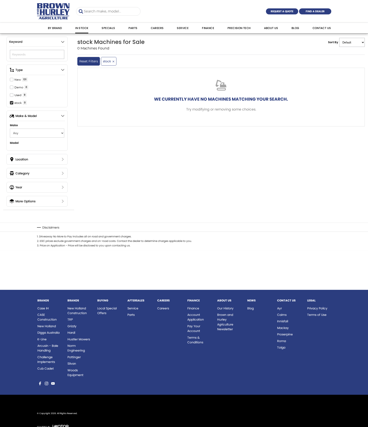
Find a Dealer (315, 11)
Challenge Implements (46, 359)
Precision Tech (239, 28)
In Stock (81, 28)
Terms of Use (317, 315)
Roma (281, 341)
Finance (208, 28)
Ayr (279, 308)
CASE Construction (47, 317)
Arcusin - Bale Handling (47, 348)
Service (183, 28)
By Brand (55, 28)
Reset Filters (88, 61)
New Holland (46, 326)
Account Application (195, 317)
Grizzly (71, 326)
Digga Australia (48, 332)
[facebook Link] (40, 383)
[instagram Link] (46, 383)
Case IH (43, 308)
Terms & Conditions (195, 339)
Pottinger (74, 357)
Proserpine (285, 334)
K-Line (42, 339)
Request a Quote (282, 11)
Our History (225, 308)
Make (14, 125)
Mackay (283, 328)
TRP (70, 319)
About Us (271, 28)
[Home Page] (53, 11)
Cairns (282, 315)
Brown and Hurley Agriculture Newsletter (225, 322)
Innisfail (282, 321)
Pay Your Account (193, 328)
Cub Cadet (45, 368)
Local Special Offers (107, 310)
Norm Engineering (76, 348)
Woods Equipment (75, 372)
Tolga (281, 347)
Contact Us (322, 28)
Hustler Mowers (78, 339)
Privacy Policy (317, 308)
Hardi (71, 332)
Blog (295, 28)
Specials (108, 28)
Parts (132, 28)
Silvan (71, 363)
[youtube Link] (53, 383)
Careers (157, 28)
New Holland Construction (77, 310)
